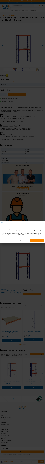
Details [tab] (22, 225)
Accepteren (37, 240)
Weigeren (22, 240)
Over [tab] (37, 225)
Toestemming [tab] (7, 225)
